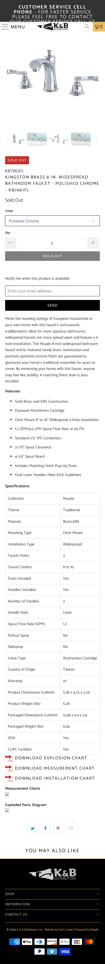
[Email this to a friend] (71, 828)
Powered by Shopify (86, 929)
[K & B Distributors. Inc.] (52, 27)
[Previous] (9, 74)
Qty (7, 232)
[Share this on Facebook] (45, 828)
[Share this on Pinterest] (58, 828)
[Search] (87, 27)
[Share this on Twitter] (32, 828)
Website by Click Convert (59, 929)
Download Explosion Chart (51, 758)
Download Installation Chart (55, 778)
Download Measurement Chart (55, 768)
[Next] (96, 74)
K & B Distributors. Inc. (30, 929)
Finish (9, 211)
